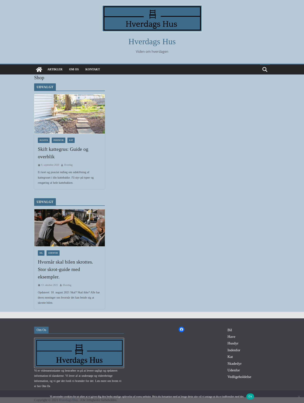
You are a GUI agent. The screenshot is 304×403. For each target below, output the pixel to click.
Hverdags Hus (152, 41)
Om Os (74, 69)
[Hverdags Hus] (39, 69)
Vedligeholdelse (239, 377)
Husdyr (43, 140)
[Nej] (299, 397)
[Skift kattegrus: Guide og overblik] (69, 114)
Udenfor (53, 253)
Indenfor (58, 140)
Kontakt (92, 69)
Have (231, 337)
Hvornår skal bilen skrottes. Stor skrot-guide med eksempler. (65, 269)
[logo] (79, 340)
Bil (41, 253)
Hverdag (68, 164)
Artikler (54, 69)
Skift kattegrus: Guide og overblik (63, 152)
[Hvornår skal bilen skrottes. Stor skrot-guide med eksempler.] (69, 228)
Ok (250, 396)
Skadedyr (234, 363)
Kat (71, 140)
